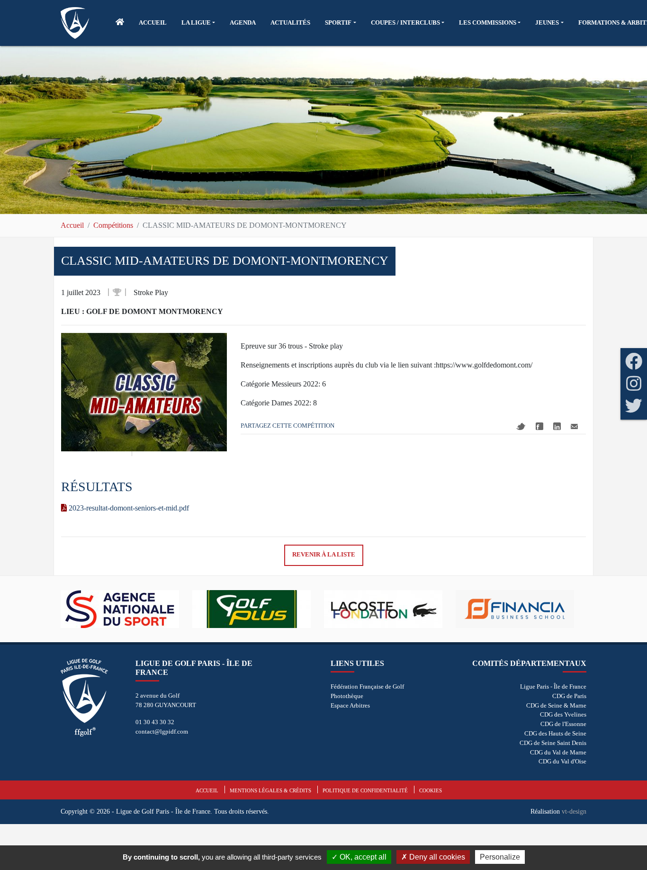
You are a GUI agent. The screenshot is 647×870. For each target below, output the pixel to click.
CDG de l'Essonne (563, 723)
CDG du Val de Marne (558, 752)
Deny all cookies (436, 857)
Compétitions (113, 225)
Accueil (72, 225)
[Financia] (521, 609)
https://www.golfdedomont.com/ (484, 365)
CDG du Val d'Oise (562, 761)
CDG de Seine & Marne (556, 705)
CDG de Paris (569, 696)
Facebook (539, 426)
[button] (198, 22)
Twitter (521, 426)
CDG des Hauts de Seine (555, 733)
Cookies (430, 790)
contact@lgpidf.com (161, 731)
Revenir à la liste (323, 554)
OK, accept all (362, 857)
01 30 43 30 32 (154, 722)
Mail (574, 426)
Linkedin (557, 426)
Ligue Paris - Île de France (553, 686)
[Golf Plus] (258, 609)
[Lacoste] (390, 609)
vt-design (574, 811)
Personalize (500, 857)
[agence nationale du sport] (126, 609)
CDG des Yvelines (563, 714)
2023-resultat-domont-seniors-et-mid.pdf (128, 508)
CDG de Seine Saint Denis (553, 742)
